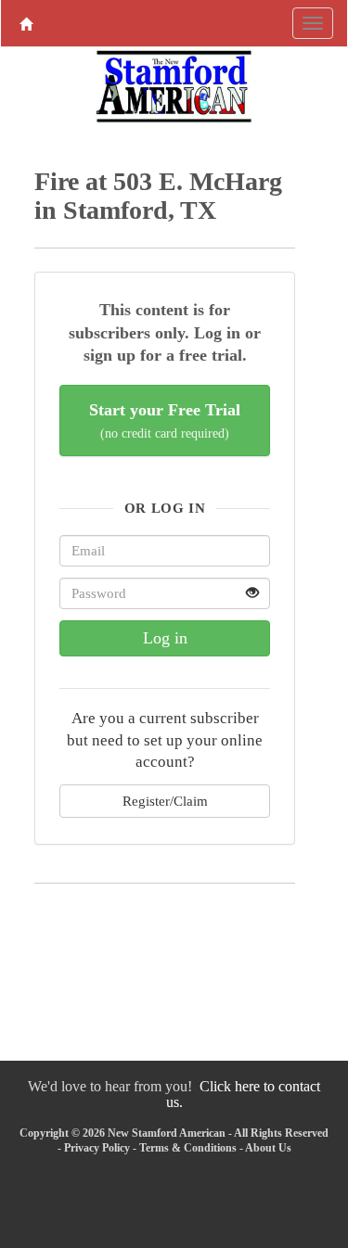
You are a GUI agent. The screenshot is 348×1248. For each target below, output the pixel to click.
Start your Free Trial (164, 420)
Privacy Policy (97, 1147)
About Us (268, 1147)
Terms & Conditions (188, 1147)
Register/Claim (165, 801)
